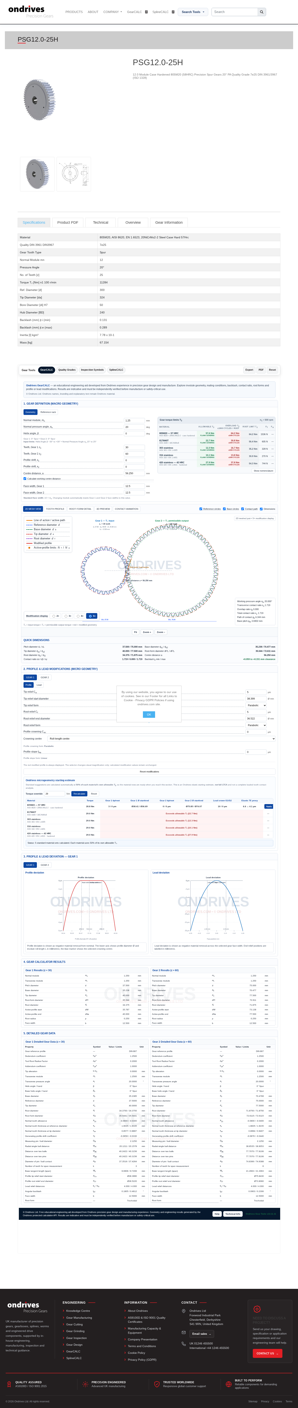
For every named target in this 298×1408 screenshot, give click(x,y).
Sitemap (252, 1401)
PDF (261, 369)
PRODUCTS (74, 12)
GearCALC (135, 12)
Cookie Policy (136, 1352)
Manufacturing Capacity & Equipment (144, 1330)
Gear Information (169, 222)
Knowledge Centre (78, 1310)
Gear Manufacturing (79, 1317)
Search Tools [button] (191, 12)
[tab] (34, 222)
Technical (100, 222)
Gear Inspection (76, 1338)
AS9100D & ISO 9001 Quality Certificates (146, 1319)
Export (249, 369)
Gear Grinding (75, 1331)
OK (149, 714)
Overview (133, 222)
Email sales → (201, 1333)
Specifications (34, 222)
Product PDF (67, 222)
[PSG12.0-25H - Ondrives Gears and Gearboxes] (37, 174)
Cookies (277, 1401)
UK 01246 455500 (201, 1343)
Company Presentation (142, 1339)
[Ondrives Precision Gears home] (27, 1307)
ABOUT (93, 12)
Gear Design (74, 1344)
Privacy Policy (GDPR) (142, 1359)
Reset (272, 369)
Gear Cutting (74, 1324)
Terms (289, 1401)
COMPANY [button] (111, 12)
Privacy (265, 1401)
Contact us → (268, 1353)
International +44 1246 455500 (209, 1348)
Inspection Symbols (92, 369)
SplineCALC (160, 12)
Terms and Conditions (142, 1346)
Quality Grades (67, 369)
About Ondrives (138, 1310)
